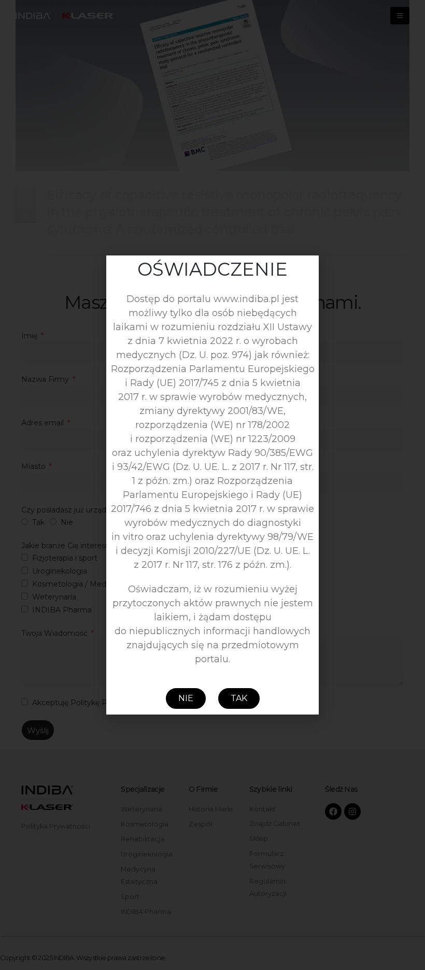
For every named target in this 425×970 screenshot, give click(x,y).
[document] (212, 485)
